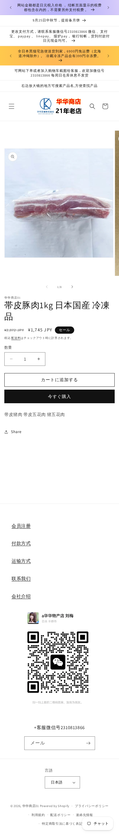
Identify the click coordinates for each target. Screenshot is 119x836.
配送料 (16, 338)
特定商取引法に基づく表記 (62, 824)
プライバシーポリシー (92, 806)
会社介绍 (21, 596)
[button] (11, 106)
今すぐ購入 (59, 396)
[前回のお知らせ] (10, 7)
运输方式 (21, 561)
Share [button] (16, 431)
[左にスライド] (46, 286)
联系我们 (21, 579)
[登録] (88, 743)
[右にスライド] (72, 286)
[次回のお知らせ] (108, 7)
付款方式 (21, 543)
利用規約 (38, 815)
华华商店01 (30, 806)
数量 (8, 347)
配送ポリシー (60, 815)
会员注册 (21, 526)
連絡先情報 (84, 815)
